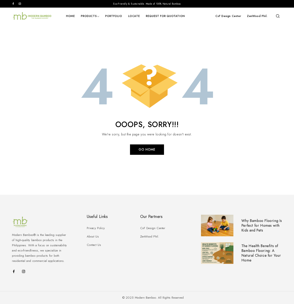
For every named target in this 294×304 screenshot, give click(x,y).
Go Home (147, 149)
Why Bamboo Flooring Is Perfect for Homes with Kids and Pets (261, 225)
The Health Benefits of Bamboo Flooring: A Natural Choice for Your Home (261, 253)
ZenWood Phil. (257, 16)
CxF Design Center (228, 16)
